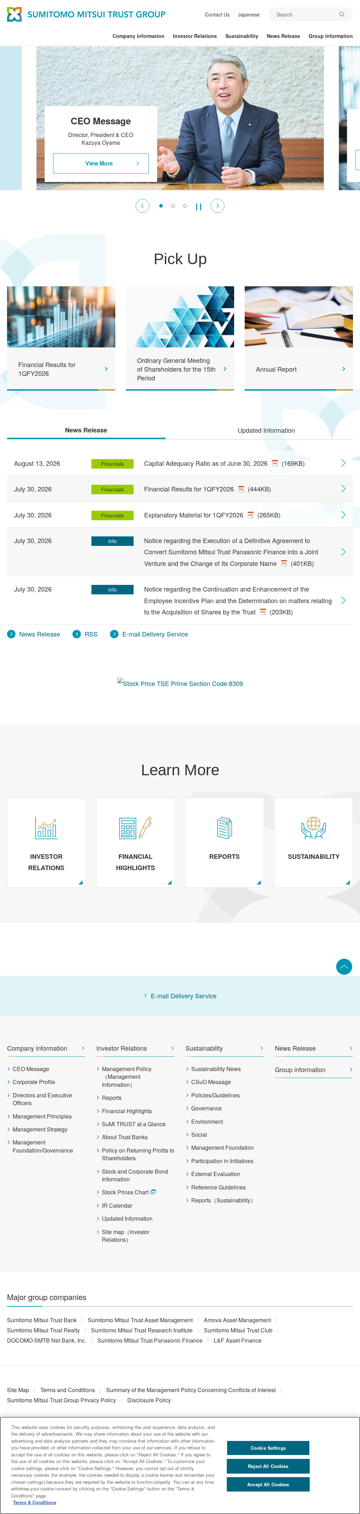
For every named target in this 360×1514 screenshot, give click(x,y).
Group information (300, 1069)
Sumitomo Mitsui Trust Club (238, 1330)
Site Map (18, 1390)
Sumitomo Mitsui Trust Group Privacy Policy (61, 1400)
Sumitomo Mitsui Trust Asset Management (140, 1320)
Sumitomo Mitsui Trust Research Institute (142, 1330)
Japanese (249, 14)
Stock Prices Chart (125, 1192)
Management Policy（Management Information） (127, 1077)
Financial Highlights (127, 1111)
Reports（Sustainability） (223, 1200)
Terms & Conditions (34, 1502)
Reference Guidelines (218, 1187)
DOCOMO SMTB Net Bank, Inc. (46, 1340)
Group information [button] (331, 35)
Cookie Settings (268, 1447)
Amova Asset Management (237, 1320)
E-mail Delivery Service (184, 995)
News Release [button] (283, 35)
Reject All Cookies (268, 1466)
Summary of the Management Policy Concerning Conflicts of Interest (191, 1390)
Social (199, 1134)
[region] (180, 1465)
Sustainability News (216, 1069)
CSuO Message (211, 1082)
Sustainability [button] (241, 35)
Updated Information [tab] (266, 430)
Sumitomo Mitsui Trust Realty (43, 1330)
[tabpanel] (180, 541)
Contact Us (217, 14)
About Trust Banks (125, 1137)
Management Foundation (222, 1147)
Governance (206, 1108)
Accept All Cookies (268, 1484)
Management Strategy (40, 1129)
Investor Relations (121, 1048)
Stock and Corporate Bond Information (135, 1175)
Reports (112, 1098)
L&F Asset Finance (238, 1340)
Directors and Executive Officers (42, 1099)
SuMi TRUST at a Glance (134, 1124)
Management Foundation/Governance (43, 1146)
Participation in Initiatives (222, 1161)
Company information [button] (138, 35)
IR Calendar (117, 1205)
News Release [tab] (86, 430)
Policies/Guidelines (215, 1095)
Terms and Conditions (67, 1390)
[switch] (161, 206)
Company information (37, 1048)
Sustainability (204, 1048)
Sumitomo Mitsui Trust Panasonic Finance (149, 1340)
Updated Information (127, 1218)
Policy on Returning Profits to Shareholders (138, 1154)
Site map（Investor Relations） (125, 1236)
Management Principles (42, 1116)
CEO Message (31, 1069)
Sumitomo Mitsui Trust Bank (42, 1320)
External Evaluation (215, 1174)
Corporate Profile (34, 1082)
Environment (207, 1121)
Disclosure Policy (149, 1400)
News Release (295, 1048)
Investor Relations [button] (195, 35)
